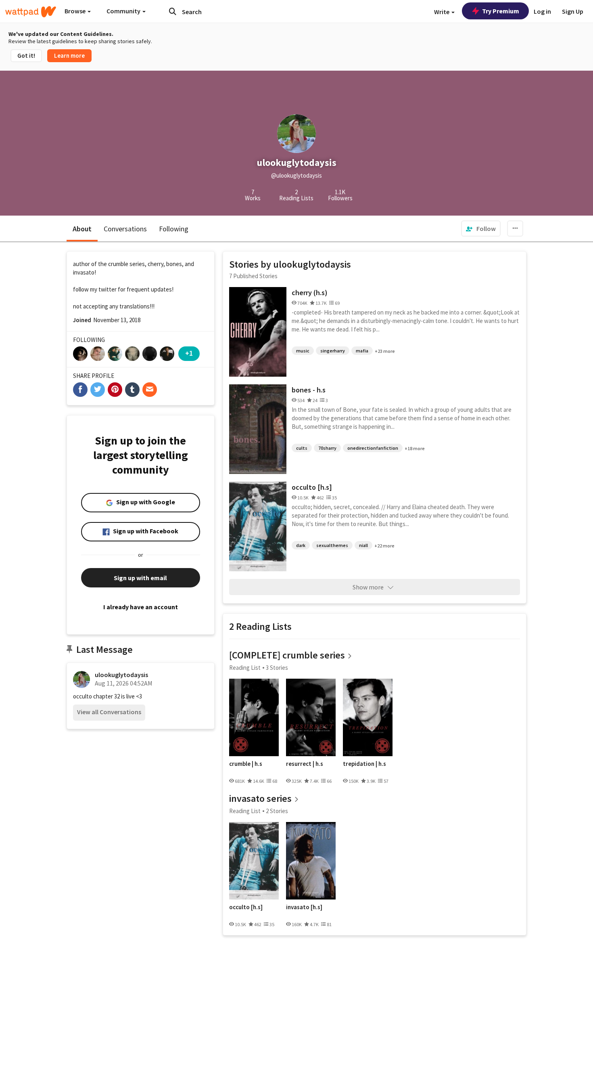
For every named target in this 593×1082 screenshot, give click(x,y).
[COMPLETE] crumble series (287, 655)
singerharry (332, 351)
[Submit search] (172, 11)
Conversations (125, 228)
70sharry (327, 448)
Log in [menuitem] (542, 11)
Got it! (26, 55)
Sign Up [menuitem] (572, 11)
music (302, 351)
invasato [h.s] (304, 907)
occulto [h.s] (312, 487)
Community (124, 11)
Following (173, 228)
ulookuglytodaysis (121, 674)
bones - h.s (309, 389)
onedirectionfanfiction (372, 448)
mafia (362, 351)
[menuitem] (481, 228)
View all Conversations (109, 712)
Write (442, 12)
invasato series (260, 798)
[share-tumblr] (132, 389)
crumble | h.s (245, 763)
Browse (76, 11)
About (82, 228)
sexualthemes (332, 545)
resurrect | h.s (304, 763)
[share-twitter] (97, 389)
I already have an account (140, 607)
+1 (189, 353)
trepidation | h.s (364, 763)
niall (363, 545)
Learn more (69, 55)
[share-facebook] (80, 389)
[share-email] (149, 389)
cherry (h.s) (310, 292)
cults (301, 448)
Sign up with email (140, 578)
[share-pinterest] (115, 389)
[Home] (30, 12)
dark (300, 545)
